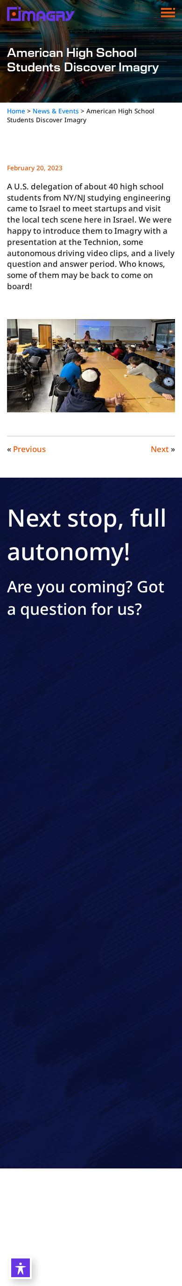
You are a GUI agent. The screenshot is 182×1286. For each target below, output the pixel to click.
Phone (18, 778)
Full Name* (26, 694)
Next (160, 449)
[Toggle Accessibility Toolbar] (20, 1268)
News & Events (56, 110)
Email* (18, 736)
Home (16, 110)
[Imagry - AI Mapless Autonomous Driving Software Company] (41, 13)
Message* (24, 820)
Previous (29, 449)
